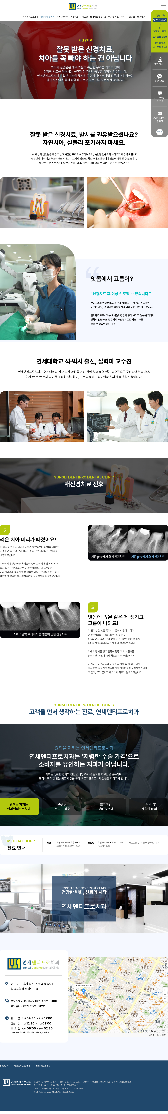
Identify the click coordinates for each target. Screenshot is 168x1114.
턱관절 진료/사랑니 (116, 17)
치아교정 (84, 17)
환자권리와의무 (43, 1066)
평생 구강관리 (62, 17)
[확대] (164, 990)
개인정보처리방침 (22, 1066)
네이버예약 (159, 63)
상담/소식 (141, 17)
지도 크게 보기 (161, 1035)
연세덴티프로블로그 (159, 120)
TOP (159, 132)
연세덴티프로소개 (30, 17)
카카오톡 (159, 80)
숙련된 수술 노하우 (62, 806)
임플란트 (74, 17)
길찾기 (151, 1035)
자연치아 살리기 (47, 17)
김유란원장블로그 (159, 99)
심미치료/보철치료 (98, 17)
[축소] (164, 994)
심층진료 (131, 17)
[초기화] (164, 999)
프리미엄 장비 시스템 (105, 806)
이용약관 (4, 1066)
